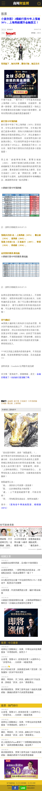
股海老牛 (9, 36)
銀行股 (16, 401)
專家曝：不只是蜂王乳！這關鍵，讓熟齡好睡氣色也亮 (6, 542)
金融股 (10, 401)
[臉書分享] (16, 788)
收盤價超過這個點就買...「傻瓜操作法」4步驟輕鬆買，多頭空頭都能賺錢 (35, 542)
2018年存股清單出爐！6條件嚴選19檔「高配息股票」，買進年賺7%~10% (20, 542)
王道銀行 (23, 401)
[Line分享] (23, 788)
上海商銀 (17, 403)
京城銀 (3, 403)
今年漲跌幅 (32, 401)
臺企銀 (10, 403)
